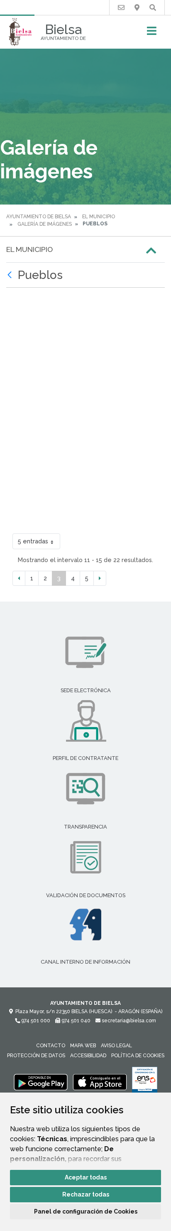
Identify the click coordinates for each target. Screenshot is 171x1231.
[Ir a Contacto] (121, 8)
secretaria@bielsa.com (128, 1021)
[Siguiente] (99, 578)
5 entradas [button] (33, 541)
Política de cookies (137, 1055)
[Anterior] (18, 578)
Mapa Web (83, 1045)
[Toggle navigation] (152, 33)
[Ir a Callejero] (136, 8)
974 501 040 (75, 1021)
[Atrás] (10, 275)
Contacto (50, 1045)
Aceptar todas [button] (86, 1177)
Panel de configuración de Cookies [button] (85, 1211)
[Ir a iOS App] (100, 1082)
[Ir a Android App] (41, 1082)
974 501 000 (35, 1021)
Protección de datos (36, 1055)
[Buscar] (152, 8)
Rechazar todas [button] (85, 1194)
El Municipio (98, 217)
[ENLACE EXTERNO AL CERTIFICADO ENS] (144, 1082)
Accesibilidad (88, 1055)
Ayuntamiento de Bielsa (38, 217)
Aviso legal (116, 1045)
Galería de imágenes (44, 224)
